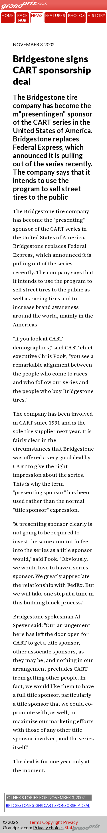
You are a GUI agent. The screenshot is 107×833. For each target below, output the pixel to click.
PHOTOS (76, 15)
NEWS (37, 15)
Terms (35, 822)
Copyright (52, 822)
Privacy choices (48, 827)
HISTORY (96, 15)
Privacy (70, 822)
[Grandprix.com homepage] (86, 827)
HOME (8, 15)
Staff (69, 827)
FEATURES (55, 15)
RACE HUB (22, 18)
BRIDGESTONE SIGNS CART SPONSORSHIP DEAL (48, 805)
